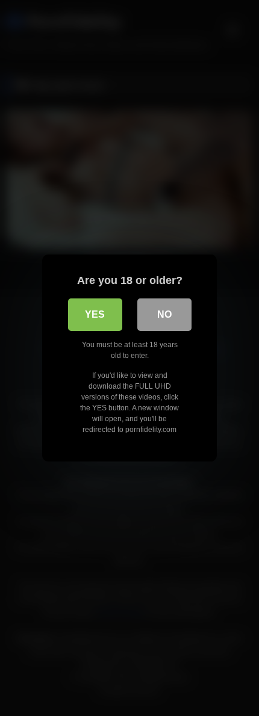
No (164, 314)
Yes (95, 314)
